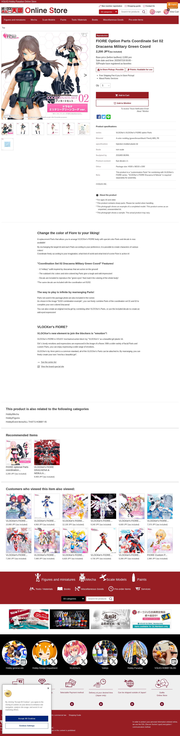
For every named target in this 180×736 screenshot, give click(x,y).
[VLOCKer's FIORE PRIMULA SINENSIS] (103, 540)
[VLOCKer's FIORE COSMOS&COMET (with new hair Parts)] (160, 506)
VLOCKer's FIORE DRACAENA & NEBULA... (44, 470)
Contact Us (150, 6)
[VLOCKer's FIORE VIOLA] (131, 540)
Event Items (18, 422)
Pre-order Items (136, 20)
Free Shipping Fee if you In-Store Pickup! (116, 75)
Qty (97, 85)
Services (145, 589)
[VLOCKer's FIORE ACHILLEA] (131, 506)
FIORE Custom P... (157, 555)
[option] (45, 75)
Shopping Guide (75, 715)
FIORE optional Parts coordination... (17, 468)
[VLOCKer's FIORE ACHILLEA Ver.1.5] (47, 540)
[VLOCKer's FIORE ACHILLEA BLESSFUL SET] (75, 506)
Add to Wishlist (122, 103)
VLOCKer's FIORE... (17, 521)
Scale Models (48, 20)
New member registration (112, 6)
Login (158, 12)
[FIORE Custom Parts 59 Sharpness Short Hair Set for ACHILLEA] (160, 540)
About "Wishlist (143, 111)
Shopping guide (134, 6)
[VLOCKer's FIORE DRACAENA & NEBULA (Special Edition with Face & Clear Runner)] (47, 452)
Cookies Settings (27, 726)
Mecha (34, 20)
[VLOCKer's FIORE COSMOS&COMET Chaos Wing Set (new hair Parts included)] (103, 506)
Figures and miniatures (14, 20)
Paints (63, 20)
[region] (27, 709)
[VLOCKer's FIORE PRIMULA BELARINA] (47, 506)
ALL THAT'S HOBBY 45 (35, 422)
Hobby (9, 414)
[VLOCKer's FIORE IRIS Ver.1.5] (75, 540)
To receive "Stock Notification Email (135, 109)
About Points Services (108, 78)
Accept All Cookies (26, 719)
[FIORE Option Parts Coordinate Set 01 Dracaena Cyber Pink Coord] (18, 452)
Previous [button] (6, 75)
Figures (16, 418)
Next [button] (85, 75)
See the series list (48, 362)
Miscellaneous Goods (113, 20)
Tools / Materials (79, 20)
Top (3, 28)
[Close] (48, 688)
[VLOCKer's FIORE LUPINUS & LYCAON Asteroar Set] (18, 506)
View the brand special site (52, 366)
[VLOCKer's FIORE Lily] (18, 540)
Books (95, 20)
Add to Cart (122, 95)
